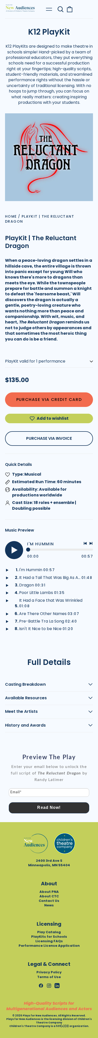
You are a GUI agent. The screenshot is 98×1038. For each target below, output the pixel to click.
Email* (16, 792)
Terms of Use (49, 977)
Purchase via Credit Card (49, 399)
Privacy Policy (49, 972)
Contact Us (49, 900)
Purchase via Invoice (49, 438)
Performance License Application (49, 945)
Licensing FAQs (49, 941)
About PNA (49, 891)
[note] (49, 775)
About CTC (49, 896)
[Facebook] (40, 985)
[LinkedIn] (57, 985)
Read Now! (49, 807)
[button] (60, 9)
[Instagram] (49, 985)
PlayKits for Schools (49, 936)
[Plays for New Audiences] (20, 8)
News (49, 905)
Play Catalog (49, 932)
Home (11, 216)
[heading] (49, 757)
